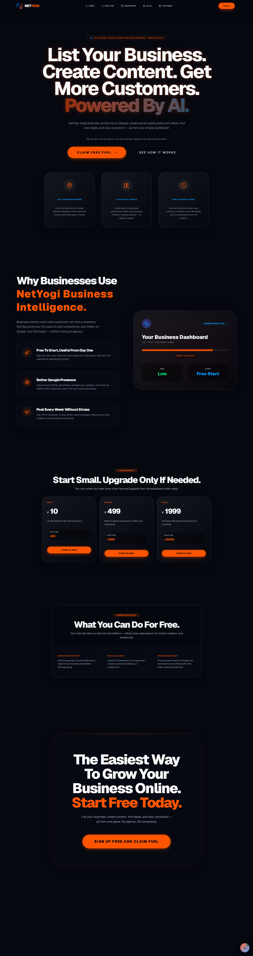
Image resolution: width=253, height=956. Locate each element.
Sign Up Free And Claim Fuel (126, 841)
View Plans (69, 550)
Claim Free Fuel (94, 152)
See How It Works (157, 152)
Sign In (226, 6)
